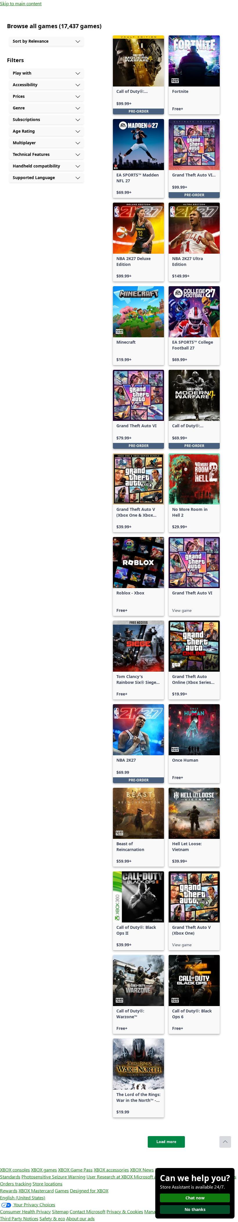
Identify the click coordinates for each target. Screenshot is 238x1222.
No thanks (195, 1209)
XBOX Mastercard (36, 1190)
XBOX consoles (15, 1170)
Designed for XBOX (89, 1190)
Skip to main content (21, 3)
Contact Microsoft (87, 1211)
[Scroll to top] (225, 1142)
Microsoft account (152, 1177)
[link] (138, 74)
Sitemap (60, 1211)
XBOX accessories (111, 1170)
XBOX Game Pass (75, 1170)
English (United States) (22, 1197)
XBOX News (142, 1170)
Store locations (47, 1183)
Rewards (8, 1190)
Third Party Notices (19, 1218)
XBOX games (44, 1170)
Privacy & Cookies (125, 1211)
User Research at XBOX (110, 1177)
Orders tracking (15, 1183)
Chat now (195, 1198)
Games (62, 1190)
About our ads (80, 1218)
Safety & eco (52, 1218)
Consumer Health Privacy (25, 1211)
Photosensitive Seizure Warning (53, 1177)
